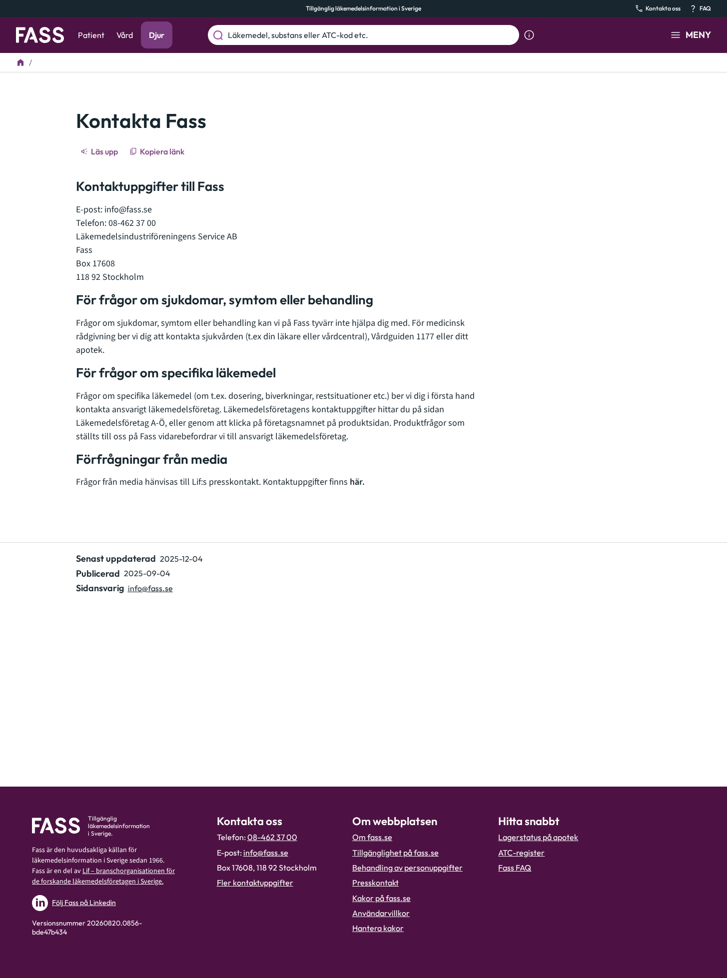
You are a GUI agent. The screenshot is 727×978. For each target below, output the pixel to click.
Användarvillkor (381, 913)
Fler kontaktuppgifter (255, 883)
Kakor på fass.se (381, 898)
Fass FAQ (514, 868)
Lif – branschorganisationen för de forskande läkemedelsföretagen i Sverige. (103, 876)
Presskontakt (375, 883)
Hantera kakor (378, 928)
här (356, 482)
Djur (156, 35)
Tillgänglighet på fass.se (395, 853)
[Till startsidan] (20, 62)
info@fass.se (128, 209)
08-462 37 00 (272, 837)
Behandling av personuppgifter (407, 868)
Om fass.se (372, 837)
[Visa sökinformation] (529, 35)
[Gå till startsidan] (40, 35)
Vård (124, 35)
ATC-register (521, 853)
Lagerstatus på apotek (538, 837)
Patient (91, 35)
